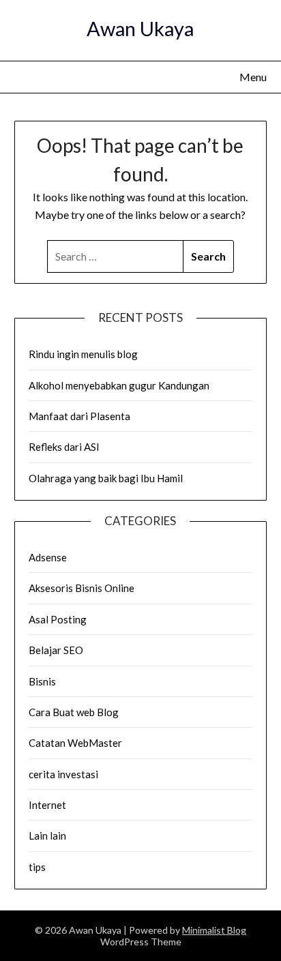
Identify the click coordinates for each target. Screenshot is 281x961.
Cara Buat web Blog (74, 712)
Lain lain (47, 835)
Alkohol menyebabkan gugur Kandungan (119, 385)
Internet (47, 805)
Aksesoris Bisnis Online (81, 588)
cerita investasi (63, 774)
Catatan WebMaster (75, 743)
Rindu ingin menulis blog (83, 354)
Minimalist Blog (214, 930)
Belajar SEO (56, 650)
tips (37, 867)
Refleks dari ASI (64, 447)
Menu (253, 76)
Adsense (48, 557)
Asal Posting (58, 619)
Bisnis (42, 681)
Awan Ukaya (140, 28)
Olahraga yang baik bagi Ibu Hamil (106, 478)
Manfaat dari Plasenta (79, 416)
